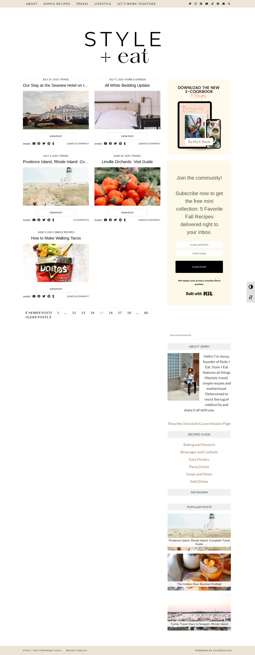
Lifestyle (103, 3)
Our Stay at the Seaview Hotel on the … (58, 85)
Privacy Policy (76, 650)
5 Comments (81, 219)
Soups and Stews (199, 474)
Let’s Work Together (136, 3)
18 (129, 312)
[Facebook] (218, 4)
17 (120, 312)
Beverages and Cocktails (199, 452)
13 (83, 312)
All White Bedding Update (127, 85)
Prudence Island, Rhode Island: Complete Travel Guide (71, 162)
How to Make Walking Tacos (56, 238)
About (31, 3)
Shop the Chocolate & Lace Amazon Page (199, 423)
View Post (56, 136)
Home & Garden (135, 79)
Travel (82, 3)
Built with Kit (199, 293)
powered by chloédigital (213, 650)
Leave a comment (78, 143)
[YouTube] (207, 4)
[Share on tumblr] (53, 143)
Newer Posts (40, 312)
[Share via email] (33, 143)
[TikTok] (212, 4)
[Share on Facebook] (38, 143)
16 (111, 312)
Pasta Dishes (199, 466)
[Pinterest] (201, 4)
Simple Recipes (56, 3)
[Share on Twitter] (43, 143)
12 (74, 312)
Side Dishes (199, 481)
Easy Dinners (199, 459)
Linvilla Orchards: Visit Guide (127, 162)
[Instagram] (195, 4)
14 (92, 312)
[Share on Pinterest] (48, 143)
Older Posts (37, 317)
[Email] (223, 4)
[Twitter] (190, 4)
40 (146, 312)
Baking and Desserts (199, 444)
